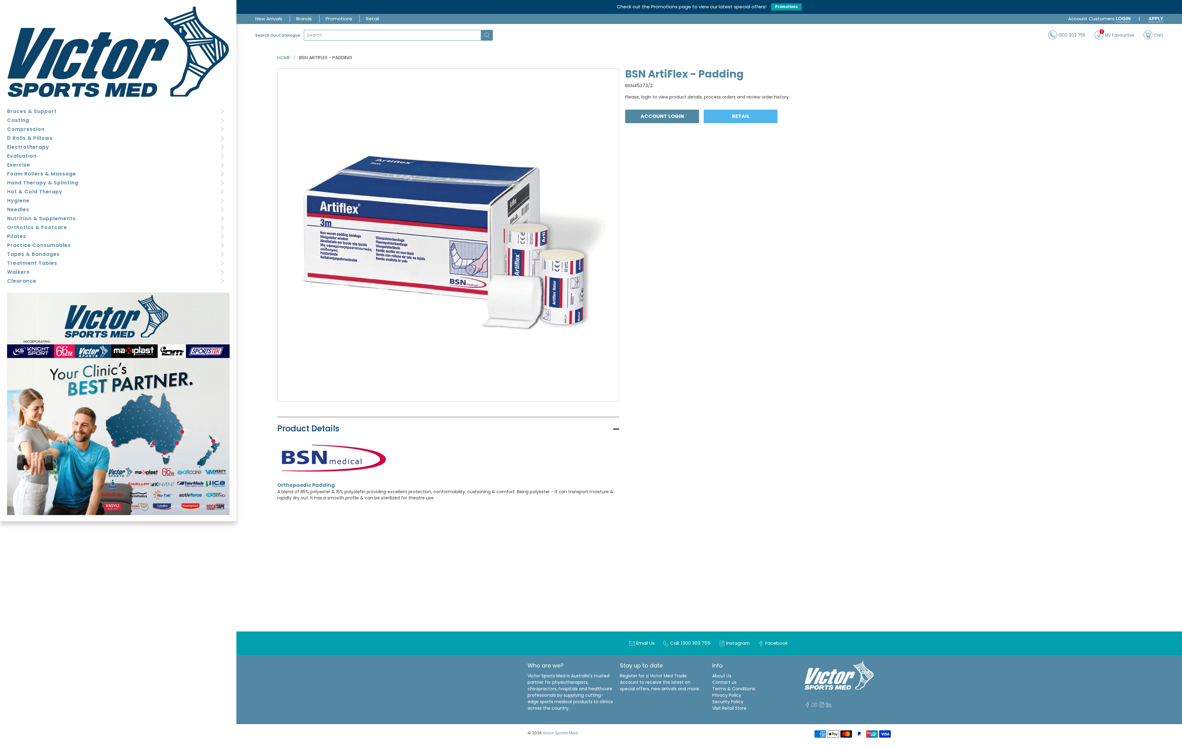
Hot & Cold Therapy (34, 191)
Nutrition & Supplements (41, 218)
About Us (721, 676)
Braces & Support (32, 111)
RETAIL (741, 116)
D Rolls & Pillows (30, 138)
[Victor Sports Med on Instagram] (821, 706)
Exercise (18, 164)
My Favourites (1117, 34)
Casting (18, 120)
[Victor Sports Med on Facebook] (807, 706)
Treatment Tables (32, 263)
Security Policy (727, 702)
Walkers (18, 272)
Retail (372, 18)
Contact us (724, 682)
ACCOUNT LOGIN (662, 116)
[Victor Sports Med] (118, 51)
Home (283, 57)
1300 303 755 (1071, 35)
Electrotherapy (28, 147)
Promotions (786, 6)
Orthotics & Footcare (37, 227)
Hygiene (18, 200)
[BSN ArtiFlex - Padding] (448, 235)
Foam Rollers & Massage (41, 173)
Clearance (21, 280)
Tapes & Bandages (33, 254)
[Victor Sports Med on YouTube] (814, 706)
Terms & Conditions (733, 689)
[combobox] (392, 35)
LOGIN (1123, 18)
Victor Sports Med (560, 733)
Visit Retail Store (729, 708)
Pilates (16, 236)
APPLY (1155, 18)
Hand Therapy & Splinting (42, 182)
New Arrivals (268, 18)
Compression (26, 129)
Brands (304, 18)
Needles (18, 209)
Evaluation (22, 155)
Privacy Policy (726, 695)
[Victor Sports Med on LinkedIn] (828, 706)
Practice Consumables (39, 245)
